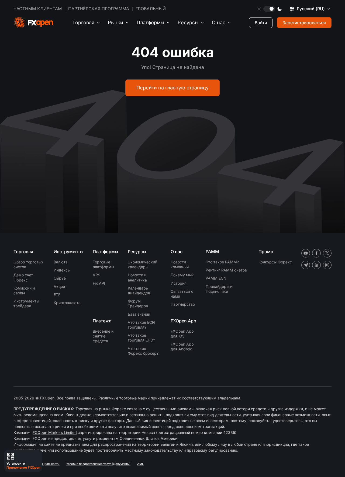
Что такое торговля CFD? (141, 337)
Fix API (99, 283)
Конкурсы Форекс (275, 262)
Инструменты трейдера (26, 303)
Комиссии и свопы (24, 290)
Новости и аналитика (137, 277)
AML (140, 464)
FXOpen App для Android (182, 346)
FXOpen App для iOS (182, 333)
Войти (261, 22)
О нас (218, 22)
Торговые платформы (103, 264)
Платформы (150, 22)
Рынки (115, 22)
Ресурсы (188, 22)
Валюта (61, 262)
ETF (57, 294)
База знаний (139, 314)
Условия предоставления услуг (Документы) (98, 464)
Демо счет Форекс (23, 277)
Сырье (60, 278)
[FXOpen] (33, 22)
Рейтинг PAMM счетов (226, 270)
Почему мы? (182, 275)
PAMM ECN (216, 278)
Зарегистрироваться (304, 22)
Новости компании (180, 264)
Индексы (62, 270)
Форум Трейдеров (138, 303)
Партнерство (183, 304)
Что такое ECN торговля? (141, 324)
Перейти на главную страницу (172, 87)
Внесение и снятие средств (103, 336)
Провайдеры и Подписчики (219, 289)
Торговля (83, 22)
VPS (96, 275)
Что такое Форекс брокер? (143, 351)
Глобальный (151, 8)
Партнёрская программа (98, 8)
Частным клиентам (37, 8)
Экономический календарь (142, 264)
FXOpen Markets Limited (55, 432)
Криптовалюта (67, 302)
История (179, 283)
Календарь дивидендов (139, 290)
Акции (59, 286)
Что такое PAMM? (222, 262)
